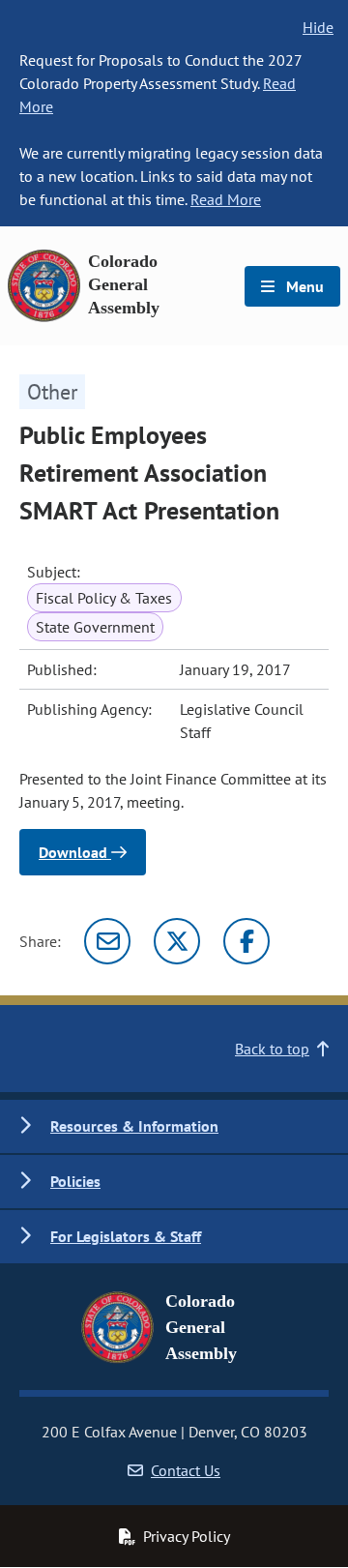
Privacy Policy (186, 1536)
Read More (225, 199)
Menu (303, 286)
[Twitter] (177, 941)
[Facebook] (246, 941)
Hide (318, 27)
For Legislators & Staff (125, 1236)
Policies (75, 1181)
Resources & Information (134, 1126)
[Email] (107, 941)
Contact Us (185, 1470)
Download (75, 852)
